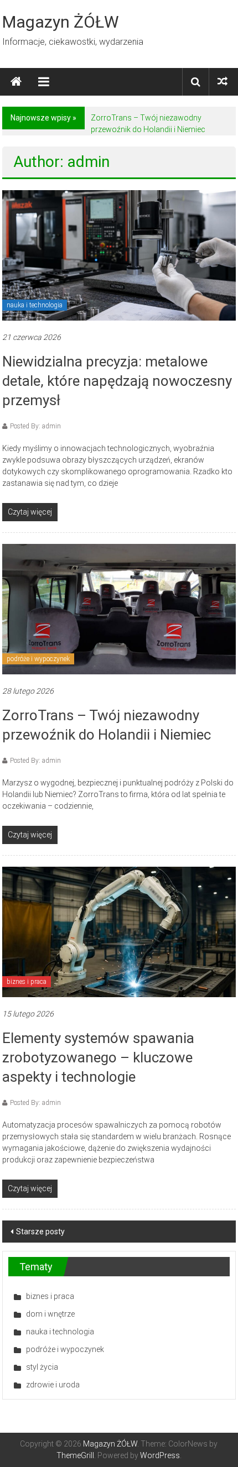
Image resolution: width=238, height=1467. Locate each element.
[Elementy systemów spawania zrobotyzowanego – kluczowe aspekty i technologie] (118, 930)
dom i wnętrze (50, 1313)
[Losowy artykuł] (222, 81)
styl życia (42, 1367)
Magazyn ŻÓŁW (60, 22)
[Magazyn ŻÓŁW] (16, 82)
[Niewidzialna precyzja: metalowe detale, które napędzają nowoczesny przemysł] (118, 254)
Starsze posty (40, 1231)
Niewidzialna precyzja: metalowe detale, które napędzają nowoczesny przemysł (117, 380)
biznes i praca (26, 982)
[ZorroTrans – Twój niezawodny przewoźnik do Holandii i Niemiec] (118, 608)
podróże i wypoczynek (38, 659)
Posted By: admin (35, 426)
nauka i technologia (35, 305)
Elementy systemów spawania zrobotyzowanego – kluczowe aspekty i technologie (98, 1057)
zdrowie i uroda (53, 1384)
